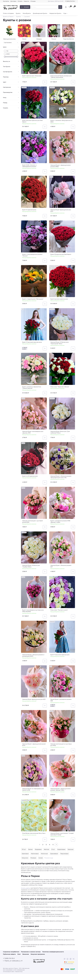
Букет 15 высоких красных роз (59, 654)
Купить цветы (25, 888)
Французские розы (9, 39)
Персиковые (64, 853)
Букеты (18, 13)
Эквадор (39, 39)
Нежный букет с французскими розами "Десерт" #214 (60, 789)
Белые (30, 849)
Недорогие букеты (55, 13)
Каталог (26, 7)
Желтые (46, 849)
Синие (41, 858)
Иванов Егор (18, 971)
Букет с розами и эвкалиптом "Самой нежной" (31, 387)
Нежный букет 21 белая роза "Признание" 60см (59, 342)
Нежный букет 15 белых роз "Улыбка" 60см (31, 566)
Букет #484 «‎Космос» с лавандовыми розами (29, 165)
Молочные (44, 853)
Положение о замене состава (31, 951)
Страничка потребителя (11, 951)
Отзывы (33, 1)
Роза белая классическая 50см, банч (33, 833)
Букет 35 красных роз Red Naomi (60, 254)
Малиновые (35, 853)
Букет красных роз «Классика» (32, 76)
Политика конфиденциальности (53, 951)
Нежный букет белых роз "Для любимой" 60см (60, 432)
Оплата (20, 1)
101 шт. (24, 849)
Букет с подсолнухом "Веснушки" (32, 299)
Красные (70, 849)
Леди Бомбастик (68, 39)
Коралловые (61, 849)
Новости (26, 1)
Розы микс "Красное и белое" (59, 387)
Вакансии (25, 954)
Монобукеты (27, 13)
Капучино (25, 858)
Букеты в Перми (8, 16)
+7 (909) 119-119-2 (70, 1)
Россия (53, 39)
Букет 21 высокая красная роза (32, 342)
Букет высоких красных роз (59, 299)
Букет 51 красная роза (29, 209)
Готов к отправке (8, 13)
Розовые (33, 858)
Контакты (6, 1)
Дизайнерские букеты (40, 13)
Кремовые (25, 853)
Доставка (13, 1)
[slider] (5, 57)
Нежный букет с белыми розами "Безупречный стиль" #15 (60, 476)
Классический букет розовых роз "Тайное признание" (61, 76)
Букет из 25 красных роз (30, 476)
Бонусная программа (38, 954)
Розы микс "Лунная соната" (59, 610)
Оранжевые (54, 853)
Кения (24, 39)
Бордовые (38, 849)
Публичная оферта (9, 954)
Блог (19, 954)
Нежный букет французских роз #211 (34, 699)
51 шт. (53, 849)
